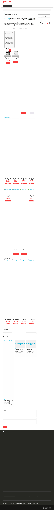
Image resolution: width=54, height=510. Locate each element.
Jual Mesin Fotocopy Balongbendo (8, 400)
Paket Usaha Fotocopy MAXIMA (9, 46)
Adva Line (11, 15)
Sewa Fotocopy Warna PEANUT (9, 43)
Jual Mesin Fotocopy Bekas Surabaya (30, 333)
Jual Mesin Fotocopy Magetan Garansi (31, 343)
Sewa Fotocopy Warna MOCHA (9, 42)
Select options (7, 183)
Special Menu (6, 6)
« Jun (38, 25)
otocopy (6, 24)
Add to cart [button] (7, 62)
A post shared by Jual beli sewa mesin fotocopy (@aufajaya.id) (20, 28)
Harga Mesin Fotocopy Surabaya (17, 15)
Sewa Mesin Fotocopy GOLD (8, 37)
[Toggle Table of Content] (13, 32)
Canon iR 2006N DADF (7, 36)
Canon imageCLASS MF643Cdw (9, 34)
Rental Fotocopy (6, 117)
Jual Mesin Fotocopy (7, 18)
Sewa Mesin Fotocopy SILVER (8, 39)
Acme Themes (49, 508)
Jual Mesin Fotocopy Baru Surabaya (26, 15)
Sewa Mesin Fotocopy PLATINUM (9, 38)
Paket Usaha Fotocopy (35, 6)
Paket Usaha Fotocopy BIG (9, 44)
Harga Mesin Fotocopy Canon (8, 333)
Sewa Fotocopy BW (21, 6)
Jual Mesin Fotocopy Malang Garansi (20, 343)
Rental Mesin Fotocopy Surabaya (7, 2)
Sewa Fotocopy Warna (28, 6)
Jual (4, 13)
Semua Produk (16, 6)
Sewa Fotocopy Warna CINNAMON (10, 41)
